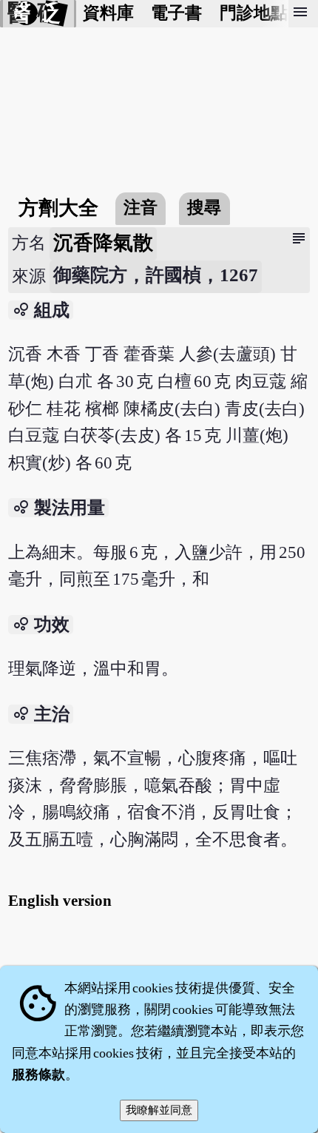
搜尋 (204, 207)
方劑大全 (58, 208)
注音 (141, 207)
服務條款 (38, 1074)
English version (60, 900)
